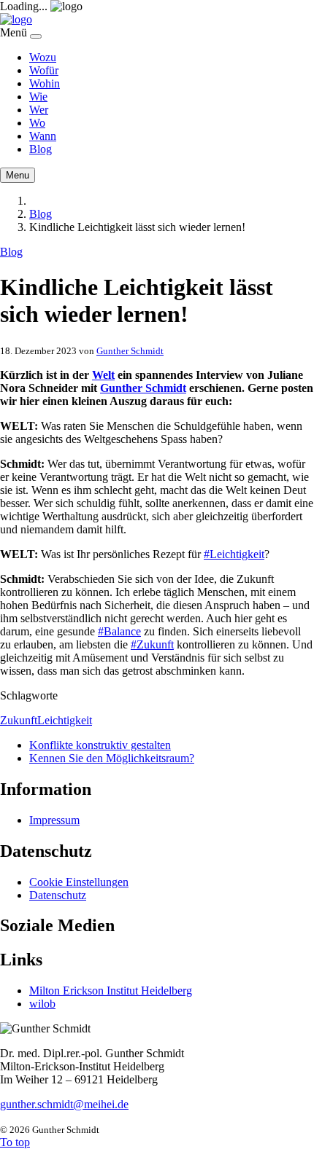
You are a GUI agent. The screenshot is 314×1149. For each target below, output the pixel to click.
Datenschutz (57, 895)
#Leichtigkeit (234, 554)
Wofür (43, 70)
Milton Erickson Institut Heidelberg (110, 990)
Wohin (44, 83)
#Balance (119, 631)
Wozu (42, 57)
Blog (40, 149)
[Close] (36, 36)
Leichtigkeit (64, 720)
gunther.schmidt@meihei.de (64, 1104)
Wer (38, 109)
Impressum (54, 820)
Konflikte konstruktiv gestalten (100, 745)
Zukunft (18, 720)
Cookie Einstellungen (79, 882)
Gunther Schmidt (130, 350)
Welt (103, 375)
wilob (42, 1003)
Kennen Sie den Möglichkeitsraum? (111, 758)
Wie (38, 96)
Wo (37, 123)
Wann (42, 136)
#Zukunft (152, 644)
